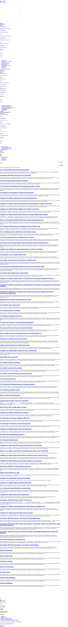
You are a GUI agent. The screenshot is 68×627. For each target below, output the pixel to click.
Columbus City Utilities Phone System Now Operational (15, 478)
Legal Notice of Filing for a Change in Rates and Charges (15, 466)
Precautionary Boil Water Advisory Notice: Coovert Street (16, 500)
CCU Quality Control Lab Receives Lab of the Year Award (16, 373)
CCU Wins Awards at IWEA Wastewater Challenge (14, 180)
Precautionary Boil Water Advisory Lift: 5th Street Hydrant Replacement (20, 518)
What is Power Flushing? (7, 566)
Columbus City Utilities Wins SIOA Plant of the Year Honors (16, 512)
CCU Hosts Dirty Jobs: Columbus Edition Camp (13, 254)
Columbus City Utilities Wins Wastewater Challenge (14, 412)
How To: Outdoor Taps (6, 556)
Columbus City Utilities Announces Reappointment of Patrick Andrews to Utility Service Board (26, 203)
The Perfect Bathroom (6, 550)
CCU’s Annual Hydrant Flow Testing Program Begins (14, 169)
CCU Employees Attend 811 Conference (11, 316)
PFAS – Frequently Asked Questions (10, 395)
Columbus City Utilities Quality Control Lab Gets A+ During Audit (18, 350)
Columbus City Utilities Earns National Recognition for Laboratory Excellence (21, 249)
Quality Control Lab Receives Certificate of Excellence (15, 345)
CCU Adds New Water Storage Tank (10, 305)
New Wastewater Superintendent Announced (12, 434)
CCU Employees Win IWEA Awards (10, 389)
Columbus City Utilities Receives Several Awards (13, 338)
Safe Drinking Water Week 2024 (9, 357)
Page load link (2, 625)
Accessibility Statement (9, 623)
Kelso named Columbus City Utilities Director (12, 539)
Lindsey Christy (7, 167)
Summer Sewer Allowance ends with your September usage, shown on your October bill (24, 450)
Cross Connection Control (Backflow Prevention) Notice (15, 488)
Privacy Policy (2, 623)
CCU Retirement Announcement (9, 440)
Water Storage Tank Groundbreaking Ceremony (13, 407)
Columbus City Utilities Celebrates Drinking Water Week (15, 482)
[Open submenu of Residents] (3, 23)
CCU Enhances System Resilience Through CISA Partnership (16, 192)
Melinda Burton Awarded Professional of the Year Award (15, 299)
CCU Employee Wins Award (7, 379)
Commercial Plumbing (6, 583)
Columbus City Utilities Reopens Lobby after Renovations (16, 429)
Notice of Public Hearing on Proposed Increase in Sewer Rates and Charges (20, 333)
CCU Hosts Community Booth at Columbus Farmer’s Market (17, 237)
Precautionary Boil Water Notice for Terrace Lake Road (15, 175)
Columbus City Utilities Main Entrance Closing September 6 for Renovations (21, 460)
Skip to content (2, 1)
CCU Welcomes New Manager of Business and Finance (15, 418)
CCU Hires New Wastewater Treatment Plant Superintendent (17, 322)
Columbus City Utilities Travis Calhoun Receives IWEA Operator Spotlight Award (22, 506)
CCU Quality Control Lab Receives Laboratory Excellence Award (18, 260)
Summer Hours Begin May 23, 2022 (9, 472)
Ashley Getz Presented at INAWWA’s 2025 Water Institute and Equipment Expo (22, 220)
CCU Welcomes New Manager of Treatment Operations (15, 423)
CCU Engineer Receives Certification (10, 362)
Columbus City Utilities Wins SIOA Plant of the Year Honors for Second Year (21, 445)
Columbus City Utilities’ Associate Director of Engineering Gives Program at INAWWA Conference (27, 278)
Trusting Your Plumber (6, 561)
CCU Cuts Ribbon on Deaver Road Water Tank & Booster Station (18, 231)
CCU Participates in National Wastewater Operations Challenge (17, 384)
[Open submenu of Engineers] (3, 111)
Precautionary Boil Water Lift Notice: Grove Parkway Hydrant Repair (19, 545)
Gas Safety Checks (5, 572)
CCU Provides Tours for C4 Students (10, 310)
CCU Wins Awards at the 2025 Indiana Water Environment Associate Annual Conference (24, 242)
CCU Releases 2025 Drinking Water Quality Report (14, 273)
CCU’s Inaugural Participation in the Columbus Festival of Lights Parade (20, 226)
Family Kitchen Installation (7, 577)
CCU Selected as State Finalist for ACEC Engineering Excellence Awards (20, 186)
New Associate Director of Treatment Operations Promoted (16, 327)
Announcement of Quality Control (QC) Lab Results (14, 400)
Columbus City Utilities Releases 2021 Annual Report (14, 494)
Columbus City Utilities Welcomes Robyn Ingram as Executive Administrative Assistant (24, 214)
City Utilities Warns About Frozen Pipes (11, 368)
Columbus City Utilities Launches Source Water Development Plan (18, 198)
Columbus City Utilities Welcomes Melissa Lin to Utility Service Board (19, 209)
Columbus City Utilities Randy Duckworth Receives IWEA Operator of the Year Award (23, 455)
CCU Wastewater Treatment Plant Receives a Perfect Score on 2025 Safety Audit (22, 266)
